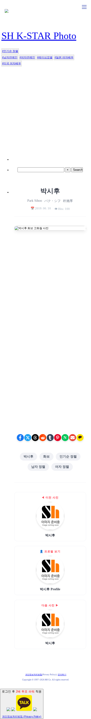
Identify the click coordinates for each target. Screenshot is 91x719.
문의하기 (62, 674)
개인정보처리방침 (33, 674)
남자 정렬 (38, 466)
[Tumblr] (50, 437)
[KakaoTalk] (80, 437)
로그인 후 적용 (22, 704)
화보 (46, 456)
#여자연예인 (27, 57)
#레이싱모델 (44, 57)
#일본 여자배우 (64, 57)
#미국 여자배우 (11, 63)
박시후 (28, 456)
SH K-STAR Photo (38, 35)
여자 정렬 (62, 466)
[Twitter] (27, 437)
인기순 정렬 (68, 456)
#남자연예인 (10, 57)
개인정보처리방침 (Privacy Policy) (21, 716)
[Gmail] (72, 437)
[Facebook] (20, 437)
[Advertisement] (45, 115)
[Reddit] (42, 437)
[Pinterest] (57, 437)
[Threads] (35, 437)
